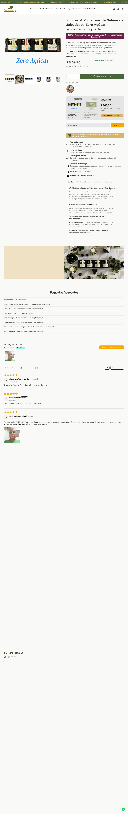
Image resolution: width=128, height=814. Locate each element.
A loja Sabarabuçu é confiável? (15, 300)
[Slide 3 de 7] (29, 79)
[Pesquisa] (114, 9)
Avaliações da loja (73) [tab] (30, 368)
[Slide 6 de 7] (58, 79)
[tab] (71, 182)
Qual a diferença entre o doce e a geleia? (19, 313)
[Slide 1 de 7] (9, 79)
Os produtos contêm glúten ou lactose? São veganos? (24, 322)
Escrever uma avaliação (111, 347)
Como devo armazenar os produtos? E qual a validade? (24, 309)
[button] (99, 61)
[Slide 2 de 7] (19, 79)
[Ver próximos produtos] (97, 108)
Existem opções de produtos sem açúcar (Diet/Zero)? (23, 318)
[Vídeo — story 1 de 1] (70, 89)
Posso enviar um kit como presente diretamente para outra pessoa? (29, 327)
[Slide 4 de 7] (38, 79)
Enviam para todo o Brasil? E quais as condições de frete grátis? (27, 304)
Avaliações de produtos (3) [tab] (13, 368)
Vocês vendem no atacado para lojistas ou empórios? (23, 331)
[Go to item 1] (10, 356)
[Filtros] (107, 368)
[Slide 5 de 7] (48, 79)
